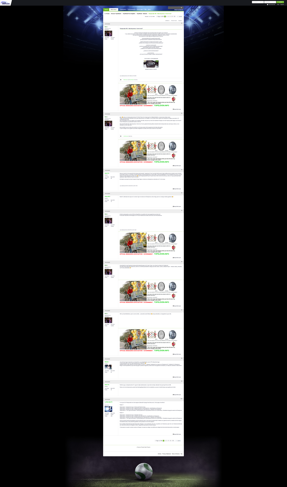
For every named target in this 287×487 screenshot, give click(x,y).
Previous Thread (140, 447)
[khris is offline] (108, 33)
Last (180, 16)
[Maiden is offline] (108, 367)
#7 (181, 310)
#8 (181, 358)
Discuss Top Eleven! (116, 13)
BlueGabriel (132, 79)
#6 (181, 261)
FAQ (145, 9)
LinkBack (167, 20)
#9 (181, 381)
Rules (149, 9)
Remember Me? (272, 4)
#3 (181, 169)
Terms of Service (176, 453)
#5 (181, 210)
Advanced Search (178, 9)
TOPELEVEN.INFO (161, 105)
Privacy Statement (166, 453)
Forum (106, 9)
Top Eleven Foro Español (129, 13)
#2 (181, 113)
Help (278, 4)
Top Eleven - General (142, 13)
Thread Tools (173, 20)
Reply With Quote (177, 109)
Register (282, 4)
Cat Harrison (126, 136)
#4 (181, 192)
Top (181, 453)
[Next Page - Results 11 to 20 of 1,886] (178, 16)
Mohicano (126, 79)
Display (179, 20)
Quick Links (140, 9)
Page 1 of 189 (161, 16)
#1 (181, 23)
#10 (181, 398)
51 (172, 16)
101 (174, 16)
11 (170, 16)
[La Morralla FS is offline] (108, 409)
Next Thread (147, 447)
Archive (159, 453)
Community (123, 9)
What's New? (114, 9)
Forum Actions (131, 9)
